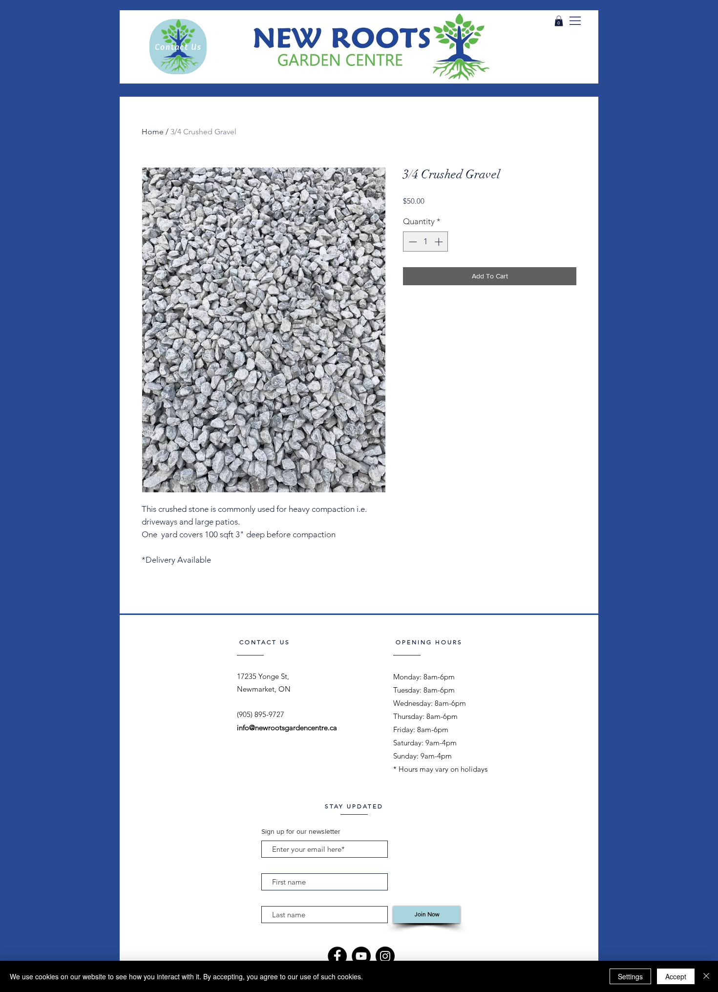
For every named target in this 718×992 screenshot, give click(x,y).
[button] (575, 21)
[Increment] (439, 242)
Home (153, 131)
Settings (630, 976)
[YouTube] (361, 956)
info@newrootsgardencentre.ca (287, 727)
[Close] (706, 976)
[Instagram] (385, 956)
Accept (675, 976)
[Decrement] (411, 242)
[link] (558, 21)
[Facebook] (337, 956)
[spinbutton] (425, 242)
